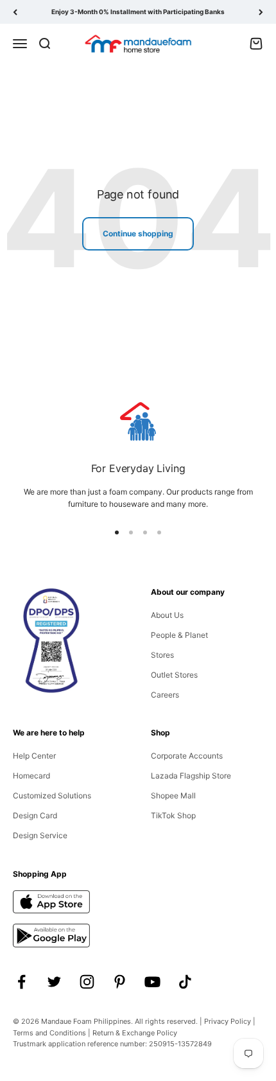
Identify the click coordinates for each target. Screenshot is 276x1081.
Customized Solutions (52, 795)
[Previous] (15, 11)
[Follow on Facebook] (21, 981)
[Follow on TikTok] (185, 981)
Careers (165, 694)
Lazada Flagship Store (191, 775)
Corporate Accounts (187, 755)
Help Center (34, 755)
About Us (167, 615)
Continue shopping (138, 233)
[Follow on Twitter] (54, 981)
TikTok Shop (173, 815)
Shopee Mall (173, 795)
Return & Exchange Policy (134, 1032)
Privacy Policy (227, 1021)
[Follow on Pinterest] (119, 981)
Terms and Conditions (49, 1032)
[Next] (261, 11)
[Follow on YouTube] (152, 981)
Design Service (40, 835)
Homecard (31, 775)
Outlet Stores (174, 675)
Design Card (35, 815)
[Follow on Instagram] (87, 981)
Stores (162, 655)
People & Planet (179, 635)
